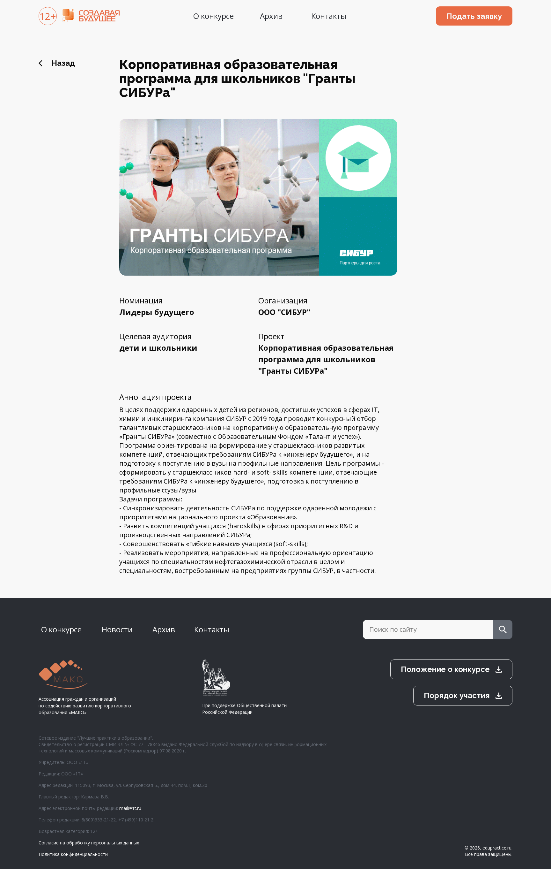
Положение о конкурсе (445, 669)
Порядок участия (457, 695)
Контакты (328, 16)
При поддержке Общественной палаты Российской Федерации (244, 708)
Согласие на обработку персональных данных (89, 843)
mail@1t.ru (130, 808)
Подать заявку (474, 16)
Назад (63, 63)
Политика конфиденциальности (73, 854)
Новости (117, 629)
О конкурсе (213, 16)
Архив (271, 16)
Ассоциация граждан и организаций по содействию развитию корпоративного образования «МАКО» (85, 705)
